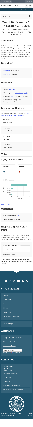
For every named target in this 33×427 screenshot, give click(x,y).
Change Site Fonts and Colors (12, 338)
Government (4, 9)
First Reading (7, 123)
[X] (14, 281)
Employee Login (8, 324)
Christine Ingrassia (21, 93)
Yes (7, 249)
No (13, 249)
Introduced (6, 70)
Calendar (5, 308)
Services (5, 295)
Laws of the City (15, 9)
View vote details (6, 204)
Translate (17, 352)
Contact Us (6, 381)
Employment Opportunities (11, 316)
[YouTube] (18, 281)
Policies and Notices (9, 346)
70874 (12, 96)
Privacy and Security (9, 342)
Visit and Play (7, 312)
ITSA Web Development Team (8, 414)
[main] (16, 140)
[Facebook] (6, 281)
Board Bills (24, 9)
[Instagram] (10, 281)
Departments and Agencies (11, 385)
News (4, 304)
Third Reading (7, 147)
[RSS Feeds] (27, 281)
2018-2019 (12, 89)
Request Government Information (13, 389)
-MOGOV (9, 6)
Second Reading (8, 131)
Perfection (6, 139)
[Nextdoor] (23, 281)
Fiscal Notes (6, 74)
